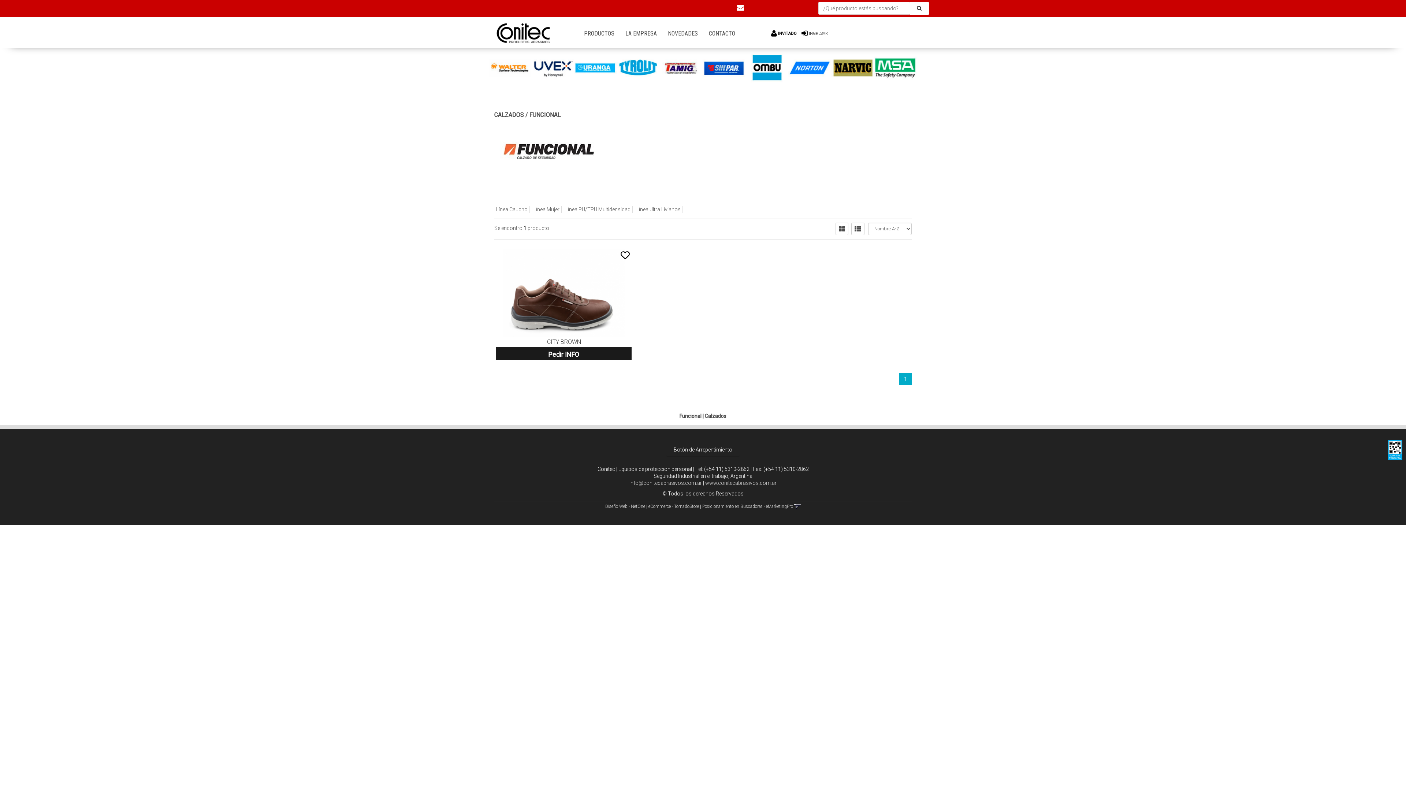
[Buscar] (919, 8)
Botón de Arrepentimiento (703, 450)
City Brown (564, 341)
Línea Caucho (512, 209)
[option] (513, 68)
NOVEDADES (683, 33)
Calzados (509, 114)
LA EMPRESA (641, 33)
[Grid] (842, 229)
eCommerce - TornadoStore (673, 506)
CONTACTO (722, 33)
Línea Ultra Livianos (658, 209)
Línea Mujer (546, 209)
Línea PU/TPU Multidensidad (598, 209)
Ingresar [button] (818, 33)
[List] (857, 229)
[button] (740, 7)
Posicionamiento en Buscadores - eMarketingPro (747, 506)
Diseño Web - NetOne (625, 506)
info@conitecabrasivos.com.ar (665, 483)
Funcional (545, 114)
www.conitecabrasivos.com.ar (741, 483)
